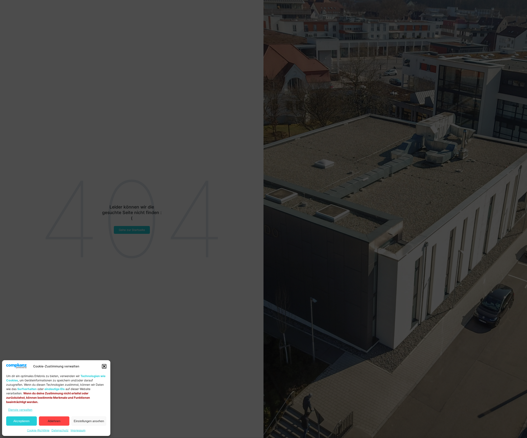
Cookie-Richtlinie (38, 430)
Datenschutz (60, 430)
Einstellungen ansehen (89, 421)
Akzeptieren (21, 421)
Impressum (78, 430)
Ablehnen (54, 421)
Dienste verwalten (20, 409)
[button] (104, 366)
